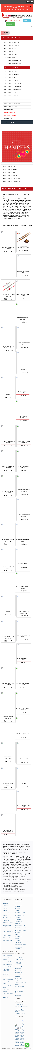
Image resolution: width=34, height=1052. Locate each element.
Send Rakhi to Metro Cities (8, 932)
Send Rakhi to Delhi (10, 71)
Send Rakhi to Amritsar (12, 104)
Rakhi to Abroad (9, 112)
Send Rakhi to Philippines (18, 941)
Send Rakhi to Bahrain (18, 937)
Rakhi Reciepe (19, 966)
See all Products (26, 228)
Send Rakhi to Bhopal (6, 990)
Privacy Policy (6, 920)
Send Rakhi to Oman (20, 930)
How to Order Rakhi (20, 989)
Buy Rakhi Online (19, 986)
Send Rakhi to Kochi (10, 107)
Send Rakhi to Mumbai (11, 74)
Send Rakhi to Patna (10, 101)
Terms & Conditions (8, 918)
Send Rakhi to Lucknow (12, 92)
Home (6, 33)
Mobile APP (9, 21)
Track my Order (18, 21)
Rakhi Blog (18, 995)
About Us (5, 903)
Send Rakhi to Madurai (11, 95)
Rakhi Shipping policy (7, 925)
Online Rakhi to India (11, 115)
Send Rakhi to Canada (11, 45)
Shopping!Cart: (22, 24)
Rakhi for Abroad (6, 40)
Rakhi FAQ (18, 968)
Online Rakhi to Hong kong (13, 63)
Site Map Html (6, 913)
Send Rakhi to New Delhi (8, 986)
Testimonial (6, 929)
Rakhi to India (6, 938)
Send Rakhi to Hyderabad (12, 86)
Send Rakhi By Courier (19, 992)
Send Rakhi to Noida (8, 966)
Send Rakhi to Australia (12, 42)
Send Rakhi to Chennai (6, 982)
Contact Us (5, 905)
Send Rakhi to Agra (8, 977)
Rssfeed (5, 915)
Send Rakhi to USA (10, 48)
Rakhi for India (9, 110)
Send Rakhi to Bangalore (12, 83)
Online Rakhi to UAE (10, 57)
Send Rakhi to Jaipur (11, 80)
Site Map (5, 908)
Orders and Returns (8, 922)
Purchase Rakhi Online (19, 979)
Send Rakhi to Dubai (10, 54)
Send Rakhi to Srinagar (12, 98)
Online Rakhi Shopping (18, 975)
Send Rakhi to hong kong (20, 933)
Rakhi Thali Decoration (18, 962)
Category (10, 24)
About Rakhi (18, 957)
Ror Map (5, 910)
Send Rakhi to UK (9, 51)
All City (26, 21)
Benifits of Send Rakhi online (19, 971)
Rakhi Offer (8, 118)
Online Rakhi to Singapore (13, 60)
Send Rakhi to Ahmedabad (12, 89)
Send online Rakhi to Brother (20, 983)
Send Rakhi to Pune (10, 77)
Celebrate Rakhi (19, 959)
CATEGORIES (9, 122)
